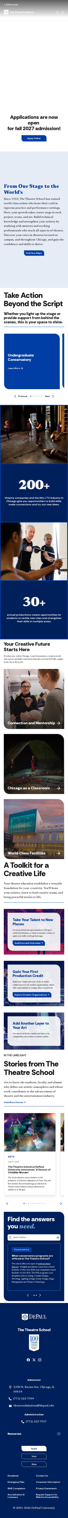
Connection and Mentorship (31, 722)
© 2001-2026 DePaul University (34, 1508)
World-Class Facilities (27, 853)
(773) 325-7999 (23, 1398)
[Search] (57, 1237)
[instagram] (39, 1359)
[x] (34, 1359)
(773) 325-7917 (36, 1421)
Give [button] (34, 1464)
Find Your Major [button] (34, 253)
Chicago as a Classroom (29, 788)
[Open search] (57, 12)
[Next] (61, 1203)
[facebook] (28, 1359)
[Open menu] (62, 12)
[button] (15, 368)
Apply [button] (34, 1448)
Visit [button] (34, 1456)
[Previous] (7, 1203)
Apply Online (34, 138)
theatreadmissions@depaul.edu (33, 1405)
